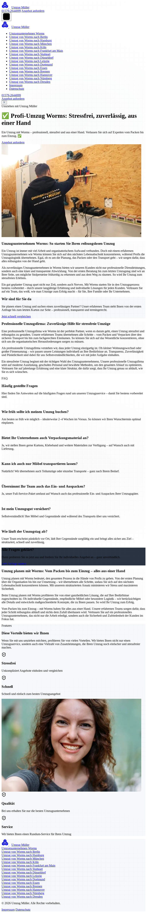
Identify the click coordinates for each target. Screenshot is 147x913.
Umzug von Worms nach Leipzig (29, 61)
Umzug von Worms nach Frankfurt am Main (36, 50)
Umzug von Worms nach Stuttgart (29, 54)
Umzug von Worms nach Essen (28, 68)
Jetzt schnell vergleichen (16, 316)
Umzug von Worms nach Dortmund (31, 64)
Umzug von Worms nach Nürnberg (30, 78)
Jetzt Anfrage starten (14, 563)
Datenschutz (16, 88)
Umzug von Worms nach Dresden (29, 81)
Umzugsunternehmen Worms (26, 33)
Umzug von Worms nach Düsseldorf (31, 57)
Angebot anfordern (32, 10)
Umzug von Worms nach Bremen (29, 71)
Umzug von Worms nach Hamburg (30, 40)
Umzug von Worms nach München (30, 43)
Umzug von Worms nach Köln (27, 47)
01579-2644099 (11, 10)
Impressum (15, 85)
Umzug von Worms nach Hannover (30, 75)
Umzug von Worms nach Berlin (28, 37)
